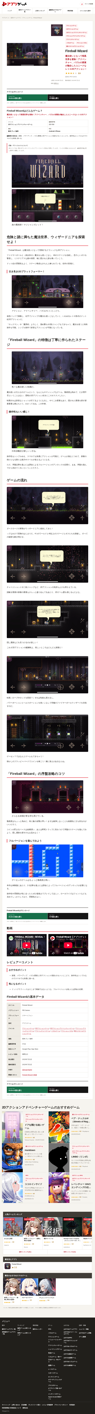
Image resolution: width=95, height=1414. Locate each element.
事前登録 (70, 10)
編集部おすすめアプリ (55, 10)
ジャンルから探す (85, 10)
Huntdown (30, 1150)
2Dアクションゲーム (72, 29)
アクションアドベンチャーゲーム (75, 36)
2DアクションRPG (77, 1175)
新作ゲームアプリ (16, 17)
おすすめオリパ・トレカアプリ (70, 1333)
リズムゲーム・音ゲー (55, 1356)
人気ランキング (40, 10)
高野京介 (56, 83)
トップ (10, 10)
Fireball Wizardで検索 (29, 1075)
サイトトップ (6, 1405)
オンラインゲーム (53, 1377)
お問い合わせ (16, 1405)
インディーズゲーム (54, 1394)
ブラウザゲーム (53, 1385)
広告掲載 (24, 1405)
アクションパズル (82, 42)
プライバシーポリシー (61, 1405)
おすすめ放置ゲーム (70, 1357)
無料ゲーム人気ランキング (24, 1329)
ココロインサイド (33, 1184)
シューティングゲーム (55, 1349)
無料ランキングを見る (25, 1252)
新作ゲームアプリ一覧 (25, 10)
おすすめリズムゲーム (70, 1361)
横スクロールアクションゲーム (75, 46)
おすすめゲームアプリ (70, 1329)
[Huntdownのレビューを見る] (12, 1157)
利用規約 (72, 1405)
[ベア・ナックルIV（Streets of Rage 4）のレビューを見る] (59, 1127)
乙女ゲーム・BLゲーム (54, 1360)
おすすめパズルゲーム (70, 1346)
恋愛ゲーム (51, 1365)
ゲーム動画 (82, 1336)
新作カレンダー (37, 1329)
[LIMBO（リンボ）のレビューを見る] (59, 1157)
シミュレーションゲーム (55, 1340)
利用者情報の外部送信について (11, 1408)
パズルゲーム (70, 42)
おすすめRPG (68, 1337)
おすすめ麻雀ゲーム (70, 1365)
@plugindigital (27, 1070)
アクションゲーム (27, 17)
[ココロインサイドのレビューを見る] (12, 1187)
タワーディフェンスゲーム (55, 1380)
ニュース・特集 (84, 1329)
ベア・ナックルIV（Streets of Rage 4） (80, 1121)
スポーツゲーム (53, 1373)
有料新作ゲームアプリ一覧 (9, 1333)
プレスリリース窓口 (34, 1405)
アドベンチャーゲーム (72, 39)
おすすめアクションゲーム (70, 1341)
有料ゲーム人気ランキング (24, 1334)
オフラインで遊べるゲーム (55, 1389)
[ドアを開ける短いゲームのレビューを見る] (12, 1127)
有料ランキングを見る (70, 1252)
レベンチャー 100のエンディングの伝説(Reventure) (81, 1187)
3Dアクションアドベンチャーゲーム (34, 1115)
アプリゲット (5, 17)
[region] (47, 1233)
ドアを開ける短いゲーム (34, 1126)
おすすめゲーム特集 (85, 1333)
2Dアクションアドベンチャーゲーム (76, 32)
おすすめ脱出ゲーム (70, 1354)
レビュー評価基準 (47, 1405)
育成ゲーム (51, 1353)
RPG (27, 1175)
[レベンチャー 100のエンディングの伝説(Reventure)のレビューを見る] (59, 1187)
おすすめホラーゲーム (70, 1350)
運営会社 (25, 1408)
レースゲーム (52, 1369)
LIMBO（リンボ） (80, 1156)
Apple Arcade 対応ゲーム (54, 1398)
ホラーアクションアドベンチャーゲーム (81, 1152)
